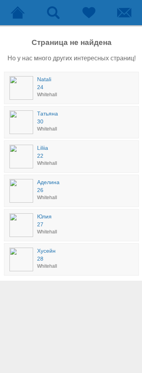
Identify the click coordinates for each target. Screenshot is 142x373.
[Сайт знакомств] (18, 12)
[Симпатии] (88, 12)
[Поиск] (53, 12)
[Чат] (124, 12)
